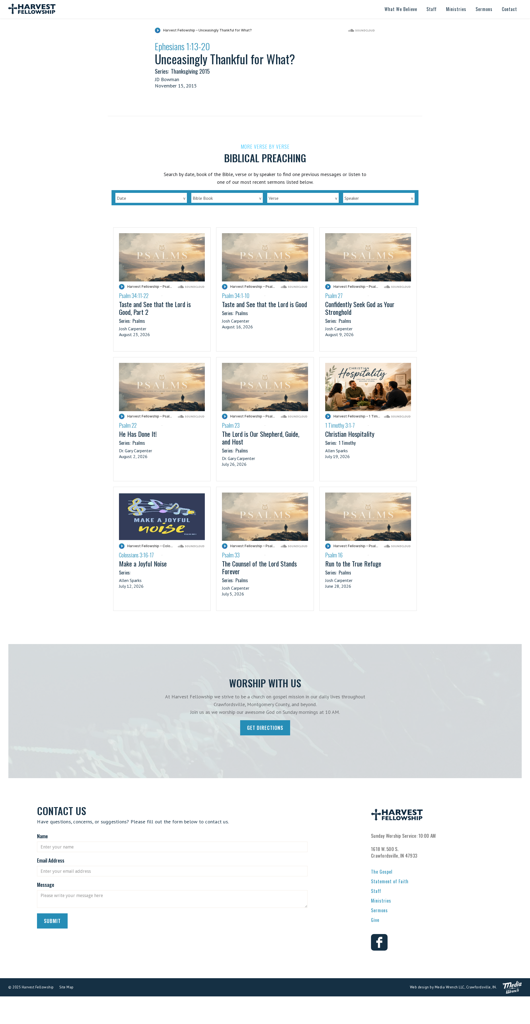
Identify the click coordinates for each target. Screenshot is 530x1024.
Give (375, 920)
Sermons (379, 910)
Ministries (381, 900)
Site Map (66, 987)
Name (42, 836)
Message (45, 884)
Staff (376, 891)
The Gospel (382, 871)
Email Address (50, 860)
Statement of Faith (390, 881)
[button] (401, 9)
